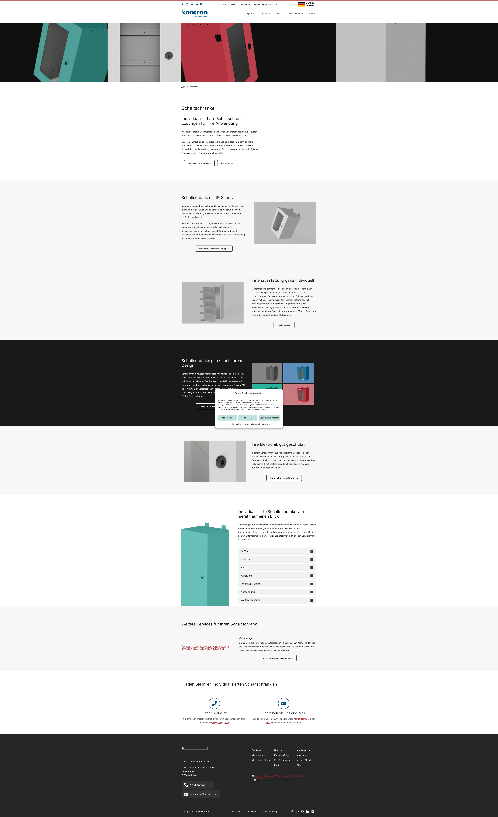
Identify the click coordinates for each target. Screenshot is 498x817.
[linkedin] (197, 4)
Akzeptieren (227, 418)
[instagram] (187, 4)
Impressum (265, 424)
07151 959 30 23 (245, 4)
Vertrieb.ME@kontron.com (265, 4)
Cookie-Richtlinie (235, 424)
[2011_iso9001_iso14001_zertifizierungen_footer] (284, 776)
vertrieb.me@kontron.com (203, 794)
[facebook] (183, 4)
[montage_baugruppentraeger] (207, 646)
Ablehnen (248, 418)
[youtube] (192, 4)
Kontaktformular (301, 718)
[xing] (201, 4)
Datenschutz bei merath (251, 424)
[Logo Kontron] (195, 10)
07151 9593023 (198, 785)
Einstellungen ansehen (269, 418)
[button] (277, 551)
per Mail (269, 722)
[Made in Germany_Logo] (307, 3)
